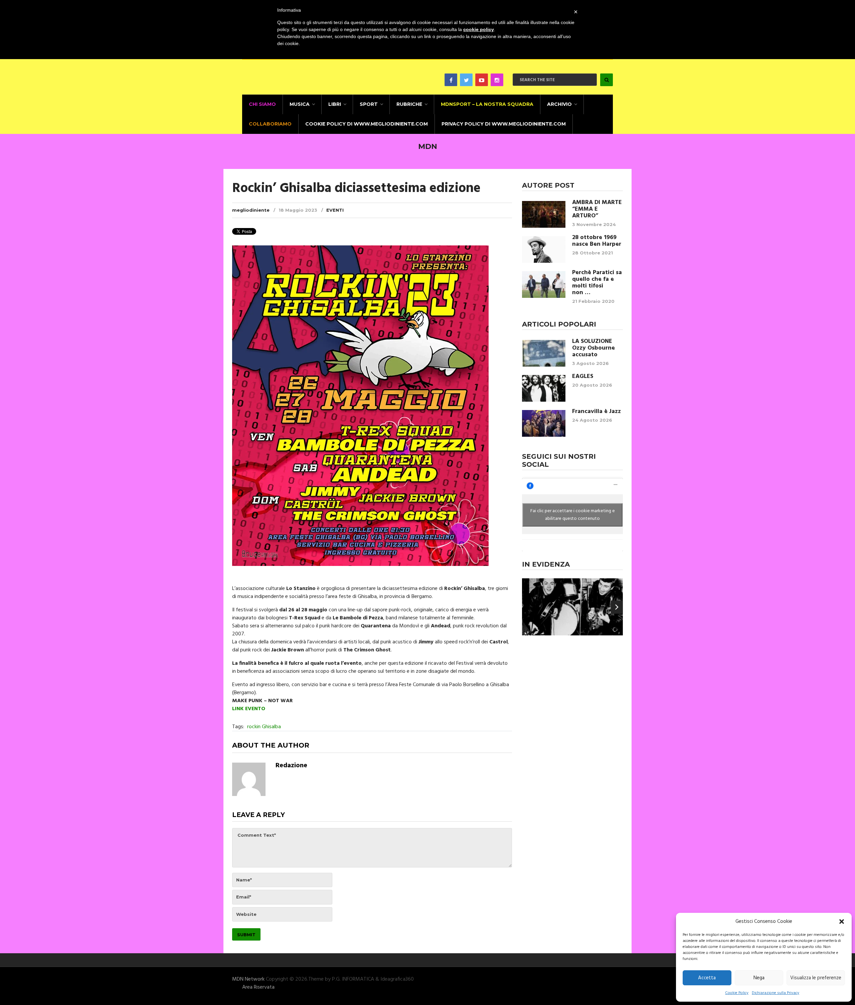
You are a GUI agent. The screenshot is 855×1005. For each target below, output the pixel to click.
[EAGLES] (543, 388)
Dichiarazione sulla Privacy (775, 993)
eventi (335, 210)
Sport (369, 104)
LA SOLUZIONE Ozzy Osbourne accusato (593, 348)
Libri (334, 104)
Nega (758, 978)
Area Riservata (258, 987)
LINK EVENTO (248, 709)
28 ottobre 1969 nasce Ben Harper (596, 241)
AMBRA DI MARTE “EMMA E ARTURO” (597, 209)
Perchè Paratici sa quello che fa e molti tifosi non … (597, 282)
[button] (841, 921)
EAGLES (582, 376)
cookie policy (478, 29)
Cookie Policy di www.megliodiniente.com (366, 124)
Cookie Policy (736, 993)
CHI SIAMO (262, 104)
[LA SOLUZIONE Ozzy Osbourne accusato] (543, 353)
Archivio (559, 104)
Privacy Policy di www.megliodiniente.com (504, 124)
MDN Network (248, 979)
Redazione (291, 765)
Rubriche (409, 104)
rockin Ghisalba (264, 727)
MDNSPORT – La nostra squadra (487, 104)
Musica (300, 104)
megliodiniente (251, 210)
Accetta (707, 978)
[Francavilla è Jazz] (543, 423)
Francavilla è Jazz (596, 411)
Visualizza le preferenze (815, 978)
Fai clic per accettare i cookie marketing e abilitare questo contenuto (572, 515)
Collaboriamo (270, 124)
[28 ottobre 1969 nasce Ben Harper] (543, 249)
